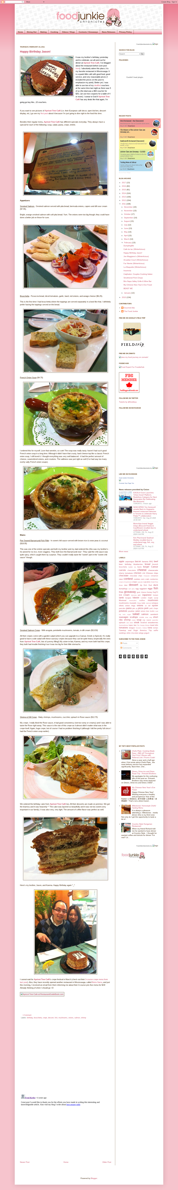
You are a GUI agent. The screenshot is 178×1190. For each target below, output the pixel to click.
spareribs (155, 620)
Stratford (143, 623)
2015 (124, 190)
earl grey (131, 589)
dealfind (97, 85)
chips (156, 573)
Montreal (122, 600)
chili (143, 573)
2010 (124, 297)
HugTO (155, 592)
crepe (45, 1018)
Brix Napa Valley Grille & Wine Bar (138, 281)
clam (121, 579)
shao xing (148, 617)
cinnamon (154, 576)
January (127, 293)
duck (155, 585)
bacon (138, 561)
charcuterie (131, 570)
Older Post (106, 1162)
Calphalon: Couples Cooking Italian (138, 274)
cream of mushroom (125, 582)
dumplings (123, 589)
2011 (124, 204)
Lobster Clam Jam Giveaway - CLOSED (132, 152)
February (128, 242)
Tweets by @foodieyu (128, 402)
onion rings (130, 606)
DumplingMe (129, 246)
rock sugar (127, 614)
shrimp (83, 1018)
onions (70, 1018)
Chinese (149, 573)
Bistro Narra (97, 982)
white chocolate (132, 633)
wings (141, 633)
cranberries (154, 579)
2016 (124, 186)
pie (133, 608)
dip (141, 585)
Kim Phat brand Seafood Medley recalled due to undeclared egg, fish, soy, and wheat (143, 541)
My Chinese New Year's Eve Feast (138, 285)
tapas (131, 625)
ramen (143, 611)
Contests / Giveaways (88, 32)
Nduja (139, 603)
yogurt (146, 633)
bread (147, 564)
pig (136, 608)
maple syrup (153, 598)
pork (146, 608)
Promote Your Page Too (126, 483)
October (127, 214)
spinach (122, 622)
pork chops (153, 608)
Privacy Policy (125, 32)
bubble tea (132, 567)
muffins (142, 600)
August (127, 221)
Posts (124, 643)
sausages (123, 617)
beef (156, 561)
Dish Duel (148, 585)
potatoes (123, 611)
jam (139, 595)
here (77, 68)
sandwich (154, 614)
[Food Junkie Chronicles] (120, 480)
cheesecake (153, 570)
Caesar (154, 567)
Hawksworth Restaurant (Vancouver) (132, 141)
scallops (134, 617)
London (143, 598)
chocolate (123, 575)
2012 (124, 200)
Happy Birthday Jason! (35, 51)
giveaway (130, 591)
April (126, 235)
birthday (30, 1018)
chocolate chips (136, 576)
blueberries (138, 564)
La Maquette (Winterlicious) (135, 267)
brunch (155, 564)
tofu (156, 625)
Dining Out (31, 32)
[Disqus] (65, 1055)
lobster (136, 597)
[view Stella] (133, 357)
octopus (155, 603)
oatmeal (148, 603)
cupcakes (147, 582)
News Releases (108, 32)
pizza (140, 608)
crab (147, 579)
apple (121, 561)
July (126, 225)
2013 (124, 197)
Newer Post (24, 1162)
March (127, 239)
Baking (43, 32)
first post (44, 113)
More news (123, 551)
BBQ (151, 562)
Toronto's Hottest (141, 628)
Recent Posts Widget (125, 172)
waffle (156, 630)
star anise (129, 622)
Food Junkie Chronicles (126, 478)
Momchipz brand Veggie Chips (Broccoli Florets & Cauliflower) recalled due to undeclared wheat (144, 526)
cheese (141, 570)
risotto (152, 611)
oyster (155, 605)
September (129, 218)
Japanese (146, 595)
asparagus (129, 561)
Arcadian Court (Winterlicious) (136, 260)
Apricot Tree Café (53, 111)
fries (121, 592)
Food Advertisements (143, 44)
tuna (150, 627)
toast (152, 625)
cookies (137, 579)
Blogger (94, 1178)
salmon (77, 1018)
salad (136, 614)
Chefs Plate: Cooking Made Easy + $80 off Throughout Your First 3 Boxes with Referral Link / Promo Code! (143, 754)
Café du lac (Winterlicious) (134, 249)
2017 (124, 183)
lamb (121, 597)
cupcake (140, 582)
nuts (143, 603)
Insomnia (127, 271)
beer (121, 564)
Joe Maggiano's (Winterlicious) (136, 256)
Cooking (54, 32)
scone (141, 617)
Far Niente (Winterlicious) (134, 263)
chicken (137, 573)
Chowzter (147, 576)
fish (56, 1018)
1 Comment (27, 1015)
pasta (128, 608)
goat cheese (141, 592)
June (126, 228)
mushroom (153, 600)
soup (139, 620)
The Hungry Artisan (143, 625)
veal (129, 630)
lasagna (128, 598)
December (128, 207)
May (126, 232)
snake (134, 620)
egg (137, 589)
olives (121, 606)
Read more (131, 126)
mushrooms (63, 1018)
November (128, 211)
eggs (150, 588)
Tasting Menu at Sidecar (128, 162)
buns (139, 567)
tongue (132, 628)
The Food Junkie (131, 311)
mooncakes (133, 600)
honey (149, 592)
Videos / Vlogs (68, 32)
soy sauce (147, 620)
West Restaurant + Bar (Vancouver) (132, 121)
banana (145, 561)
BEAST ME (128, 288)
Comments (127, 648)
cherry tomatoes (126, 573)
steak (136, 622)
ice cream (124, 595)
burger (146, 567)
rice (147, 611)
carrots (122, 570)
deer (125, 585)
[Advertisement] (129, 701)
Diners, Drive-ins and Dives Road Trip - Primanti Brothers (144, 772)
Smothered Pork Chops (133, 278)
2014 (124, 193)
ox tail (148, 606)
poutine (131, 611)
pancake (122, 608)
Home (20, 32)
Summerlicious (123, 625)
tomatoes (123, 627)
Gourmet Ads (129, 308)
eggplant (143, 589)
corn (143, 579)
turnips (155, 628)
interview (134, 595)
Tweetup (122, 630)
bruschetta (38, 1018)
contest (128, 578)
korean (155, 595)
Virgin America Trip (142, 630)
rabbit (137, 611)
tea (135, 625)
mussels (133, 603)
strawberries (153, 622)
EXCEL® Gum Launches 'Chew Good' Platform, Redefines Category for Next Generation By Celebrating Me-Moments (145, 497)
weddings (122, 633)
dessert (51, 1018)
